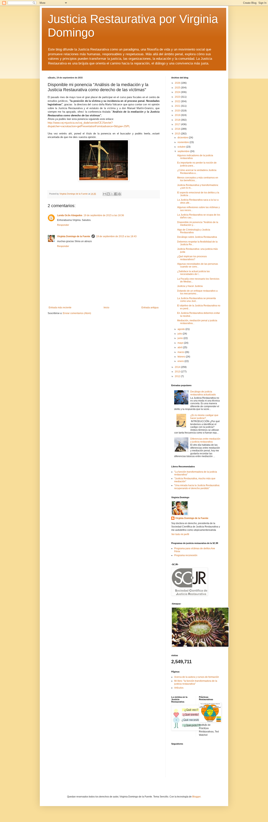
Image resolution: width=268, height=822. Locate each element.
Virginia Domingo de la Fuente (73, 236)
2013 (178, 371)
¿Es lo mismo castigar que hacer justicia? (204, 416)
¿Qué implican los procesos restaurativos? (192, 258)
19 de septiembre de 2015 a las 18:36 (104, 215)
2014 (178, 367)
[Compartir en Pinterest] (119, 194)
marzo (181, 352)
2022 (178, 101)
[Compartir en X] (112, 194)
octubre (182, 146)
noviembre (184, 142)
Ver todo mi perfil (180, 534)
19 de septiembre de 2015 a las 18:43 (116, 236)
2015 (178, 133)
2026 (178, 83)
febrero (182, 356)
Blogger (196, 796)
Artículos (178, 687)
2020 (178, 110)
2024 (178, 92)
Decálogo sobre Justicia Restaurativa (197, 237)
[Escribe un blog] (108, 194)
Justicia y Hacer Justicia (190, 286)
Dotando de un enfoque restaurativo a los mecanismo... (197, 292)
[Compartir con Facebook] (116, 194)
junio (180, 338)
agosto (181, 329)
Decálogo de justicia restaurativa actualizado (203, 393)
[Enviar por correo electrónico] (105, 194)
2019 (178, 115)
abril (180, 347)
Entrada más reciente (60, 307)
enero (181, 361)
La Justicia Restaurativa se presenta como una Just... (196, 299)
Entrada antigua (150, 307)
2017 (178, 124)
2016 (178, 129)
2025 (178, 87)
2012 (178, 376)
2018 (178, 119)
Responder (63, 225)
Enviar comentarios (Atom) (77, 313)
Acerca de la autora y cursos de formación (196, 677)
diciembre (183, 137)
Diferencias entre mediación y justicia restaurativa (205, 440)
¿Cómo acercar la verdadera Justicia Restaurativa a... (196, 171)
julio (180, 333)
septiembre (184, 151)
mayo (181, 343)
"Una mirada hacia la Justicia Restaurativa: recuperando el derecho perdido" (197, 487)
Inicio (106, 307)
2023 (178, 97)
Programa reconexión (185, 555)
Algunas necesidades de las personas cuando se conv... (197, 265)
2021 (178, 106)
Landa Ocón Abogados (69, 215)
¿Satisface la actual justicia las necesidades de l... (193, 273)
